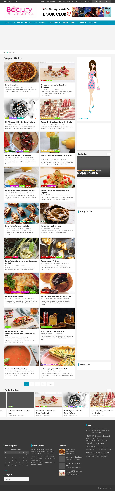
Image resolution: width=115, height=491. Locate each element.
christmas (105, 433)
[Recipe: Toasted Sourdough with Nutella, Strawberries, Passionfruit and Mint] (21, 318)
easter (101, 438)
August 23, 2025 (9, 193)
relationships (90, 455)
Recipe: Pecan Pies (11, 85)
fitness (106, 440)
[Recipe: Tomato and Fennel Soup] (21, 355)
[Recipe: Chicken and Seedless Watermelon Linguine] (57, 177)
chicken (88, 433)
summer (88, 456)
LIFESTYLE (42, 22)
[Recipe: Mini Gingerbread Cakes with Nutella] (57, 109)
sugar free (106, 454)
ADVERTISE (70, 1)
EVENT (43, 80)
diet (87, 438)
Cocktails (8, 256)
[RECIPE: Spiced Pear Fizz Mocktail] (57, 318)
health (90, 446)
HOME (42, 1)
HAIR (13, 22)
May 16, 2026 (8, 87)
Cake (6, 117)
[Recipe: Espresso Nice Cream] (57, 213)
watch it (98, 456)
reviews (97, 454)
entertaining (90, 440)
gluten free (100, 444)
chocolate (96, 433)
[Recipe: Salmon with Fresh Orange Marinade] (21, 177)
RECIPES (18, 80)
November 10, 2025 (9, 415)
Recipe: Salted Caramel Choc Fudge (17, 226)
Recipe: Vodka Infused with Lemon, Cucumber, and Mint (21, 262)
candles (103, 430)
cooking (91, 435)
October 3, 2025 (45, 124)
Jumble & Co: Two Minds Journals (74, 457)
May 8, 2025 (44, 228)
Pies (13, 80)
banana (105, 429)
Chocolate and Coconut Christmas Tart (18, 155)
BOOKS (73, 22)
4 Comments (30, 157)
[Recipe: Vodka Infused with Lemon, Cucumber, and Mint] (21, 248)
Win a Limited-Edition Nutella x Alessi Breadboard (54, 86)
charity (108, 430)
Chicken (44, 186)
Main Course (14, 186)
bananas (88, 430)
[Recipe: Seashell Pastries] (57, 248)
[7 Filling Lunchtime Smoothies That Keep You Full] (57, 142)
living (95, 449)
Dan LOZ (34, 449)
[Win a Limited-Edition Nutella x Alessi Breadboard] (57, 72)
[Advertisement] (57, 37)
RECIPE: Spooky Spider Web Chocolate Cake (20, 122)
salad (101, 455)
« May (5, 470)
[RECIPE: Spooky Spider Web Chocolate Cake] (21, 109)
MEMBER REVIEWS (51, 1)
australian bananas (96, 429)
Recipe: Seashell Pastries (50, 261)
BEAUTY (20, 22)
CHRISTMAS (93, 22)
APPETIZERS (45, 256)
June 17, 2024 (45, 333)
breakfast (93, 430)
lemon (106, 447)
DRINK (43, 327)
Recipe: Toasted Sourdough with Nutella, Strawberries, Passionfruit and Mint (20, 333)
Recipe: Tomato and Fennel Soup (16, 369)
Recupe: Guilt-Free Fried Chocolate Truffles (56, 296)
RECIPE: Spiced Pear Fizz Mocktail (52, 331)
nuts (97, 452)
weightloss (104, 456)
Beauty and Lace (18, 87)
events (101, 440)
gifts (94, 444)
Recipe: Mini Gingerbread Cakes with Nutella (56, 122)
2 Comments (28, 87)
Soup (7, 364)
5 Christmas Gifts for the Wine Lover (14, 412)
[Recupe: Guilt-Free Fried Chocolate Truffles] (57, 283)
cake (98, 430)
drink (92, 438)
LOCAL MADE (87, 1)
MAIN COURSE (25, 291)
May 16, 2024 (8, 371)
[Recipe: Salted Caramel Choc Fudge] (21, 213)
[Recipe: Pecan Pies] (21, 72)
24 (43, 384)
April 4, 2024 (44, 371)
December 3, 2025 (70, 459)
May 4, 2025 (44, 263)
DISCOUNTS (82, 22)
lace (53, 89)
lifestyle (89, 449)
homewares (101, 447)
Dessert (7, 80)
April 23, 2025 (8, 298)
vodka (93, 456)
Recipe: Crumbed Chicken (14, 296)
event (97, 440)
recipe (106, 452)
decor (99, 436)
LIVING (7, 186)
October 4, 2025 (9, 124)
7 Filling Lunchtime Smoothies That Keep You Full (56, 156)
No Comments (59, 89)
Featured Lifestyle (48, 117)
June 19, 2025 (9, 228)
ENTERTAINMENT (55, 22)
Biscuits (52, 256)
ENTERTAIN (13, 117)
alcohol (88, 429)
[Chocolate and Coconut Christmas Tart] (21, 142)
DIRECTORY (61, 1)
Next (50, 384)
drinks (97, 439)
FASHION (28, 22)
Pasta (100, 452)
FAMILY (65, 22)
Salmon (28, 186)
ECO (35, 22)
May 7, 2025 (8, 265)
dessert (106, 436)
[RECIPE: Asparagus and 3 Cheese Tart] (57, 355)
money (94, 452)
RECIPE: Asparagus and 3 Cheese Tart (54, 369)
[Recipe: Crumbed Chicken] (21, 283)
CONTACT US (78, 1)
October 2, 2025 (9, 157)
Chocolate (8, 221)
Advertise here (83, 118)
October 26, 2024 (10, 338)
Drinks (15, 256)
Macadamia (102, 449)
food (89, 443)
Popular (20, 117)
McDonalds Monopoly (46, 449)
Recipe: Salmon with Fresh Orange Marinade (20, 190)
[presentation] (108, 154)
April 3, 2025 (44, 298)
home (96, 447)
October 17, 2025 (46, 89)
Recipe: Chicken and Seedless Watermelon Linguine (55, 191)
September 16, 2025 (47, 159)
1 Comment (29, 193)
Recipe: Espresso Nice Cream (51, 226)
